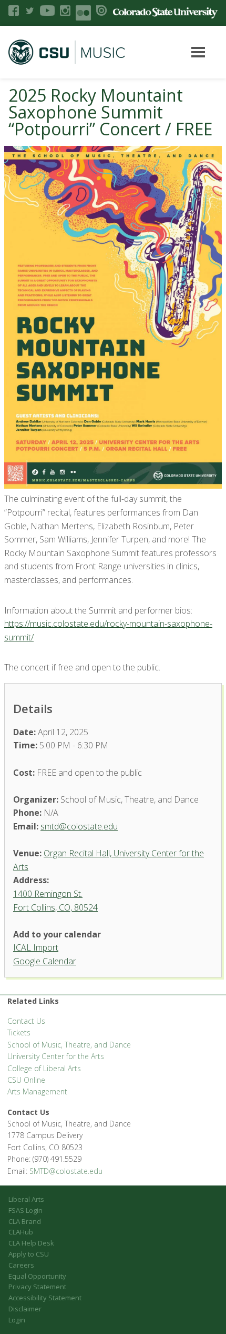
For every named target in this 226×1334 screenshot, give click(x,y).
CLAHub (20, 1232)
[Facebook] (13, 10)
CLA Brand (24, 1221)
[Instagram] (65, 10)
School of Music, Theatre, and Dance (69, 1045)
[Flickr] (83, 13)
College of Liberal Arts (44, 1068)
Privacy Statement (37, 1286)
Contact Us (26, 1021)
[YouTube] (47, 10)
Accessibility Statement (44, 1297)
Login (16, 1320)
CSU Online (26, 1080)
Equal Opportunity (37, 1276)
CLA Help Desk (31, 1243)
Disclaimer (25, 1308)
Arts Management (37, 1091)
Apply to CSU (28, 1254)
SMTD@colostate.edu (65, 1171)
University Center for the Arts (55, 1056)
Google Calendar (44, 961)
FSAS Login (25, 1210)
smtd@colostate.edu (79, 826)
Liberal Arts (26, 1199)
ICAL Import (35, 947)
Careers (21, 1265)
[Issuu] (101, 10)
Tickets (18, 1032)
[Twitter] (29, 10)
